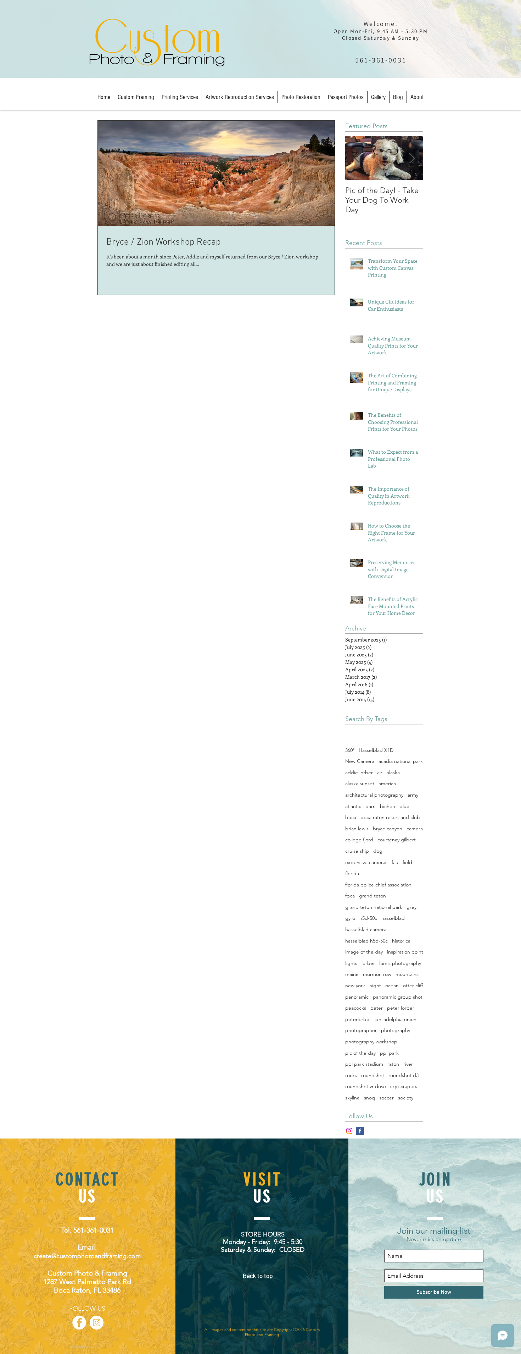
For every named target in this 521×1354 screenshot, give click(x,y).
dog (377, 851)
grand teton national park (373, 907)
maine (352, 974)
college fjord (359, 839)
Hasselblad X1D (376, 750)
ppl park (389, 1053)
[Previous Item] (356, 158)
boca (350, 817)
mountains (407, 974)
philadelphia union (395, 1019)
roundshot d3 (403, 1075)
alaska (393, 772)
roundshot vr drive (365, 1086)
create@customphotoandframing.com (87, 1256)
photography (395, 1030)
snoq (369, 1097)
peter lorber (400, 1008)
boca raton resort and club (390, 817)
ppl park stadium (364, 1064)
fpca (350, 895)
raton (393, 1064)
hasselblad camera (365, 929)
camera (415, 828)
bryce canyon (387, 828)
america (387, 783)
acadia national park (401, 761)
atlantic (353, 806)
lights (351, 963)
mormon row (377, 974)
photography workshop (371, 1041)
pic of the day (360, 1053)
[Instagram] (349, 1131)
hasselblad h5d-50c (366, 941)
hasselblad (393, 918)
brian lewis (357, 828)
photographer (361, 1030)
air (379, 772)
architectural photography (374, 795)
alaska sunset (359, 783)
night (375, 985)
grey (411, 907)
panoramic (357, 997)
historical (401, 941)
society (405, 1097)
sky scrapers (403, 1086)
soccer (386, 1097)
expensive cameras (366, 862)
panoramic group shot (397, 997)
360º (349, 750)
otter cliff (413, 985)
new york (355, 985)
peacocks (355, 1008)
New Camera (359, 761)
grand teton (372, 895)
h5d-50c (368, 918)
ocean (392, 985)
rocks (351, 1075)
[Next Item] (412, 158)
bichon (387, 806)
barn (370, 806)
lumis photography (400, 963)
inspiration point (405, 952)
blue (404, 806)
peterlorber (358, 1019)
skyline (352, 1097)
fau (395, 862)
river (408, 1064)
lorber (368, 963)
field (407, 862)
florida (352, 873)
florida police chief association (378, 884)
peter (376, 1008)
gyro (350, 918)
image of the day (364, 952)
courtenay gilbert (396, 839)
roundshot (372, 1075)
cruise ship (357, 851)
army (413, 795)
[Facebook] (360, 1131)
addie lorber (359, 772)
